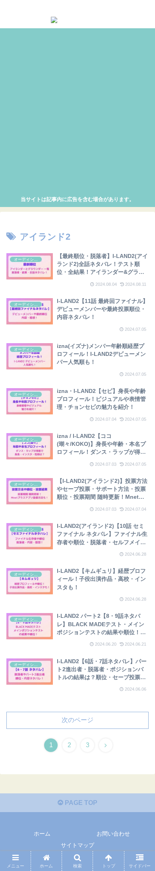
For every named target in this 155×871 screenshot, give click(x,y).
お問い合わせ (113, 833)
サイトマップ (77, 845)
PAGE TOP (80, 802)
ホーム (42, 833)
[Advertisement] (77, 113)
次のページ (77, 720)
